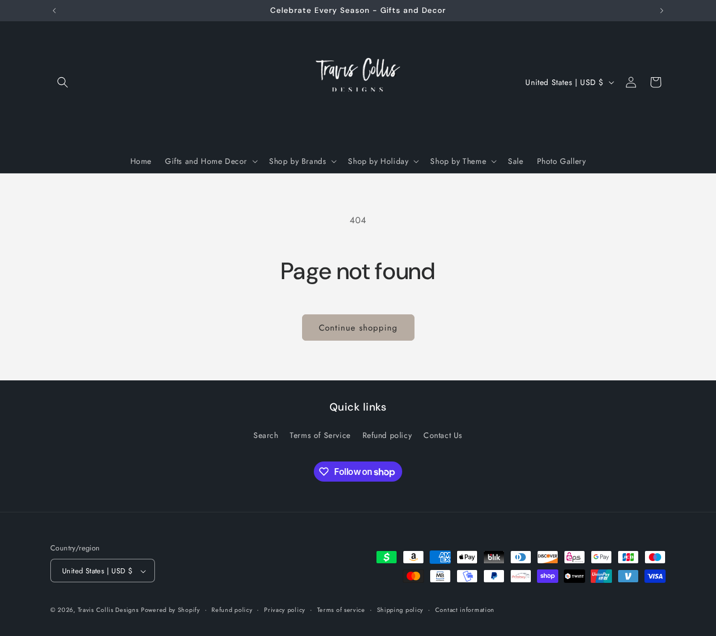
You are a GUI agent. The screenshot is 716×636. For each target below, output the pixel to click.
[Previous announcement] (54, 10)
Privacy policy (284, 609)
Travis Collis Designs (108, 610)
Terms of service (341, 609)
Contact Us (443, 434)
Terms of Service (320, 434)
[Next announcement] (661, 10)
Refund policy (387, 434)
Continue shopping (358, 328)
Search (266, 434)
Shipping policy (400, 609)
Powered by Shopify (170, 610)
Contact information (464, 609)
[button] (62, 82)
